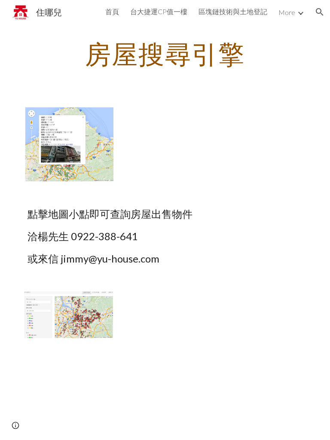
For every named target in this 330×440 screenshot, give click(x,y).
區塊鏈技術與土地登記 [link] (233, 11)
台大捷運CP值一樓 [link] (158, 11)
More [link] (286, 12)
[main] (164, 53)
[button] (319, 12)
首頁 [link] (112, 11)
